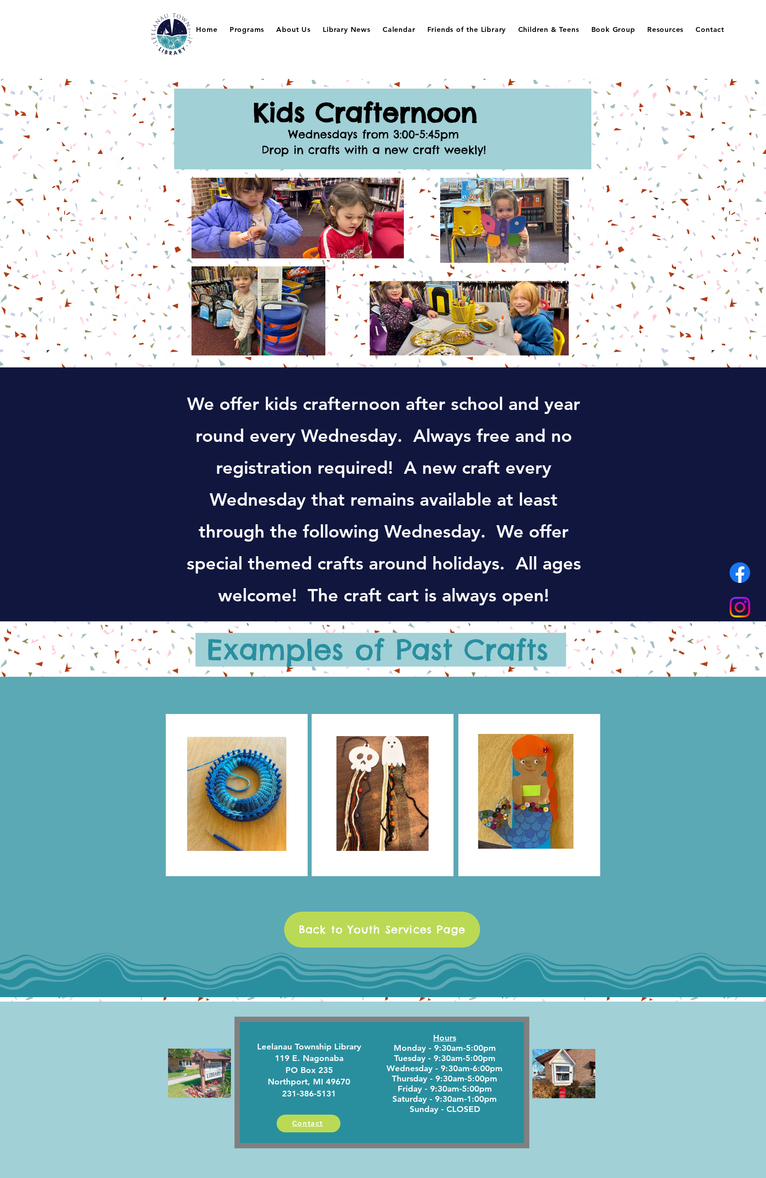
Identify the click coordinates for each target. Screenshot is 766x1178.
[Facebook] (740, 572)
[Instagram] (740, 607)
